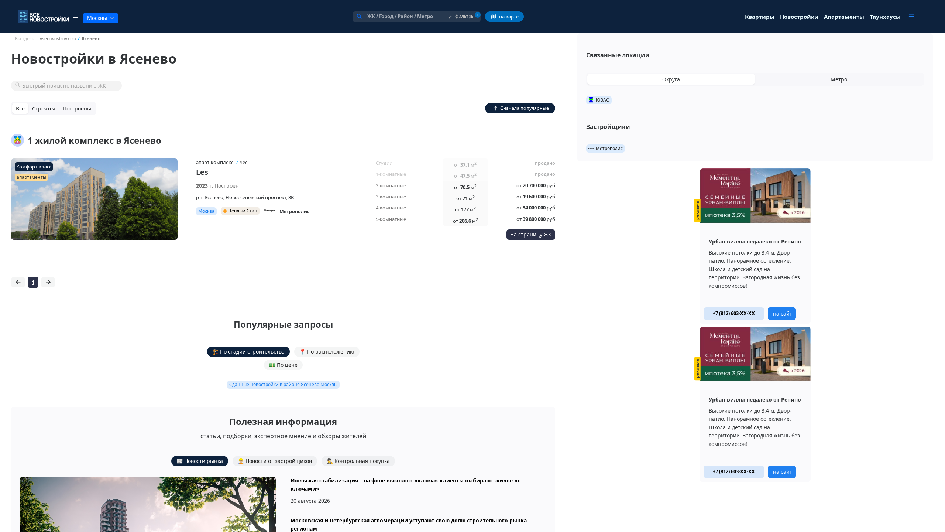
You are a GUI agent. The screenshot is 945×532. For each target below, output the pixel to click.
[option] (755, 246)
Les (202, 172)
